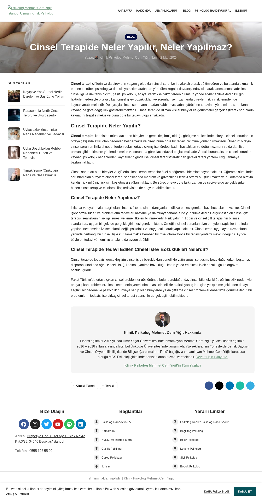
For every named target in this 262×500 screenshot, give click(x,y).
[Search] (253, 11)
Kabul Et (245, 491)
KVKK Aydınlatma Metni (116, 439)
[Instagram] (35, 424)
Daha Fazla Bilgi (217, 491)
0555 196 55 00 (40, 451)
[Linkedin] (81, 424)
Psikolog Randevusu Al (116, 422)
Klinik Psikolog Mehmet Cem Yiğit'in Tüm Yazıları (162, 365)
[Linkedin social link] (230, 385)
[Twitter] (46, 424)
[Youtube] (58, 424)
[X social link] (219, 385)
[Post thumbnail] (14, 96)
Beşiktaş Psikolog (191, 430)
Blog (131, 36)
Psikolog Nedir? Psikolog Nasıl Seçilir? (205, 422)
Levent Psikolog (190, 448)
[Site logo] (33, 10)
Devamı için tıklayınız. (212, 357)
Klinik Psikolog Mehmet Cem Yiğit (124, 57)
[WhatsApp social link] (240, 385)
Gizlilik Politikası (111, 448)
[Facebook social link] (209, 385)
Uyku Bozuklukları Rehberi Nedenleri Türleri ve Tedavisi (43, 153)
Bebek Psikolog (190, 466)
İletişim (106, 466)
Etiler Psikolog (189, 439)
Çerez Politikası (111, 457)
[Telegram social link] (250, 385)
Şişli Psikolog (188, 457)
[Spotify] (69, 424)
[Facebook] (24, 424)
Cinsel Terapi (85, 385)
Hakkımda (108, 430)
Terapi (109, 385)
